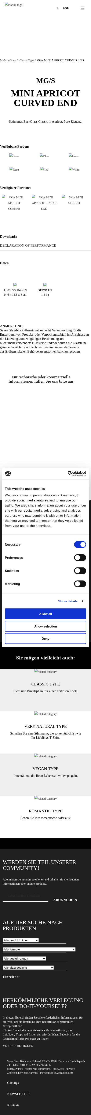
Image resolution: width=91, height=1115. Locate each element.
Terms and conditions (38, 1069)
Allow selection (45, 626)
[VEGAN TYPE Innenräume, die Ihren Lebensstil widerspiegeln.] (45, 756)
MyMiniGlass (8, 60)
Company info (15, 1069)
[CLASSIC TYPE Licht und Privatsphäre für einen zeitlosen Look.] (45, 671)
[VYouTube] (45, 8)
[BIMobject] (52, 8)
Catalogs (13, 1082)
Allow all (45, 614)
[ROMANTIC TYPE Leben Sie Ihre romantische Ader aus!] (45, 798)
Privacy (70, 1069)
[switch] (80, 557)
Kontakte (58, 1069)
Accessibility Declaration (22, 1073)
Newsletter (18, 1094)
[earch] (59, 8)
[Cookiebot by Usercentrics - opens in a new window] (67, 473)
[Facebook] (33, 8)
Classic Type (26, 60)
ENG (66, 8)
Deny (45, 638)
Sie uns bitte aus (60, 381)
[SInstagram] (39, 8)
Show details (67, 601)
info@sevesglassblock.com (56, 1073)
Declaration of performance (28, 245)
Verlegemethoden (18, 1046)
